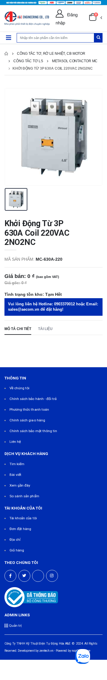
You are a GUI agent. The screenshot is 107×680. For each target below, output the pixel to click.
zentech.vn (46, 651)
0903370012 (64, 304)
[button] (95, 18)
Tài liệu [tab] (45, 329)
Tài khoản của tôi (23, 518)
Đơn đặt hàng (21, 529)
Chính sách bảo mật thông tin (33, 431)
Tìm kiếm (17, 464)
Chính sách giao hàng (27, 420)
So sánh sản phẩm (24, 496)
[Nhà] (6, 53)
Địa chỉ (15, 539)
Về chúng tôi (20, 388)
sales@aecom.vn (23, 309)
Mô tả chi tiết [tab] (17, 329)
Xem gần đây (20, 485)
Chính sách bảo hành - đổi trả (33, 399)
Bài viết (15, 475)
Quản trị (15, 625)
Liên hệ (15, 442)
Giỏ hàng (17, 550)
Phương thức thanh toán (29, 409)
